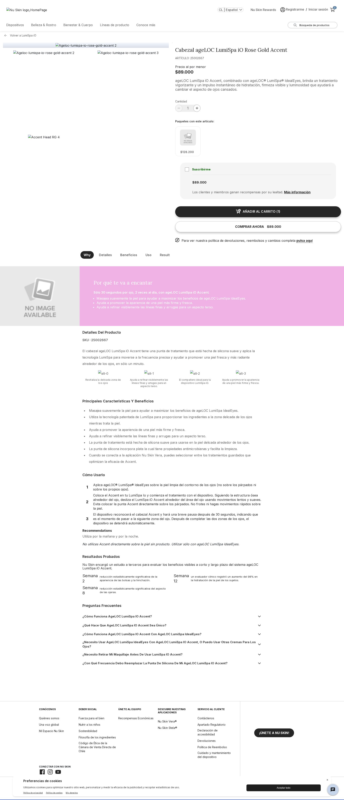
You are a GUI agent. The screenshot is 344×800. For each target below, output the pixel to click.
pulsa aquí (304, 241)
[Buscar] (295, 25)
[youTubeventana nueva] (58, 772)
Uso (148, 255)
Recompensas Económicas (135, 718)
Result (165, 255)
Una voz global (49, 724)
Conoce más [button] (145, 25)
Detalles (105, 255)
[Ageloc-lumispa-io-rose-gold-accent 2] (86, 45)
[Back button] (6, 35)
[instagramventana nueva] (50, 772)
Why (87, 255)
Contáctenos (205, 718)
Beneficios (128, 255)
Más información (297, 192)
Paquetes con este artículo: (194, 121)
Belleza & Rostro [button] (43, 25)
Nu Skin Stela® (167, 727)
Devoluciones (206, 740)
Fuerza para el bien (91, 718)
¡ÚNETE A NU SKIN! (274, 733)
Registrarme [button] (295, 9)
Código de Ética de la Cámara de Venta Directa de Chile (97, 747)
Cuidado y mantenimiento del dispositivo (214, 755)
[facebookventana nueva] (42, 772)
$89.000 (184, 72)
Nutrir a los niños (89, 724)
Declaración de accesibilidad (207, 732)
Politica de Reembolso (212, 747)
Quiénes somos (49, 718)
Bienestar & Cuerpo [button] (78, 25)
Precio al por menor (190, 67)
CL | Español (228, 10)
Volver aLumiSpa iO (23, 35)
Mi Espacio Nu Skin (51, 731)
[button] (44, 91)
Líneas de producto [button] (114, 25)
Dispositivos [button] (15, 25)
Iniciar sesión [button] (318, 9)
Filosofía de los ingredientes (97, 737)
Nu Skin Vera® (167, 721)
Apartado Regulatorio (211, 724)
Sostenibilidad (88, 731)
